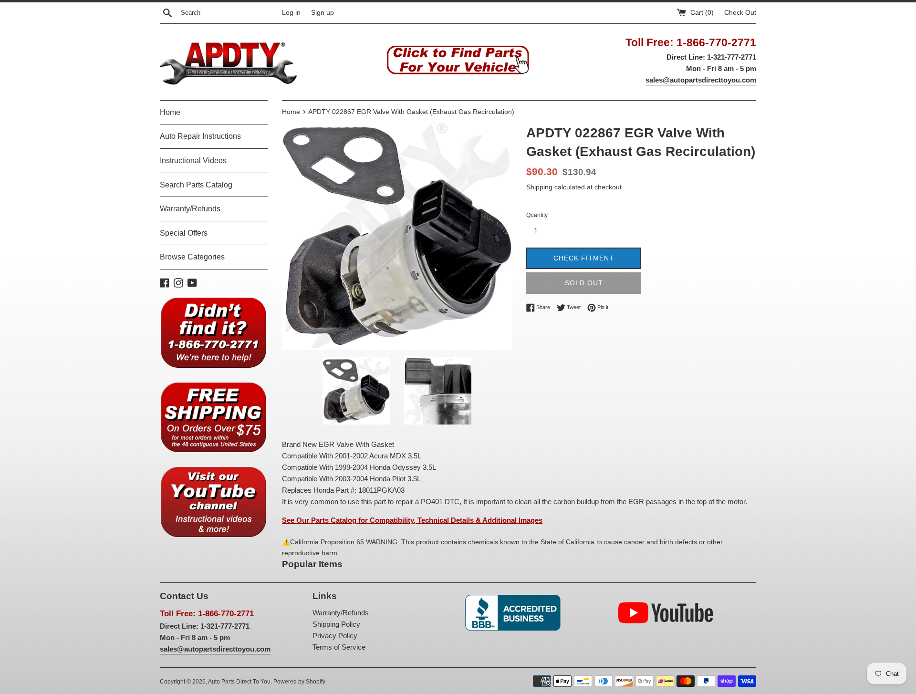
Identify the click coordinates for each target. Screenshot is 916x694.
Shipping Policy (336, 624)
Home (170, 112)
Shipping (539, 187)
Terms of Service (338, 647)
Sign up (322, 12)
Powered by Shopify (299, 681)
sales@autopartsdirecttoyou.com (700, 80)
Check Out (740, 12)
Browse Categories (192, 257)
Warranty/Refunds (190, 209)
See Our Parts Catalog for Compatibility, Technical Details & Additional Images (412, 520)
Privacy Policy (334, 636)
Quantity (537, 215)
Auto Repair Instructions (200, 136)
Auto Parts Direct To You (239, 681)
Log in (291, 12)
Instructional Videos (193, 160)
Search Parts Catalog (196, 185)
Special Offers (184, 233)
